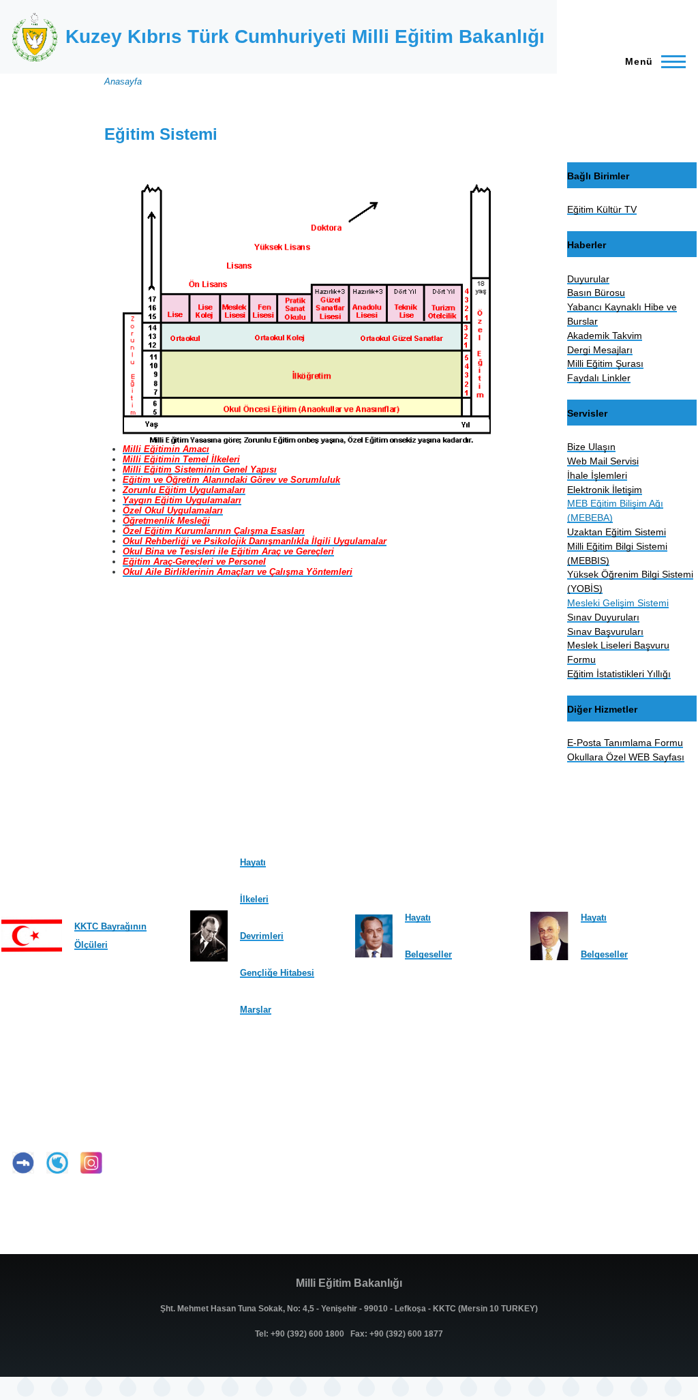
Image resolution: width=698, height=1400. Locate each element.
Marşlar (255, 1009)
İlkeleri (254, 899)
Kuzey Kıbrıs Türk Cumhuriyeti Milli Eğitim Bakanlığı (305, 36)
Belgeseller (428, 954)
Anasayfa (123, 81)
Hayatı (253, 862)
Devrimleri (262, 936)
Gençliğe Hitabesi (277, 973)
